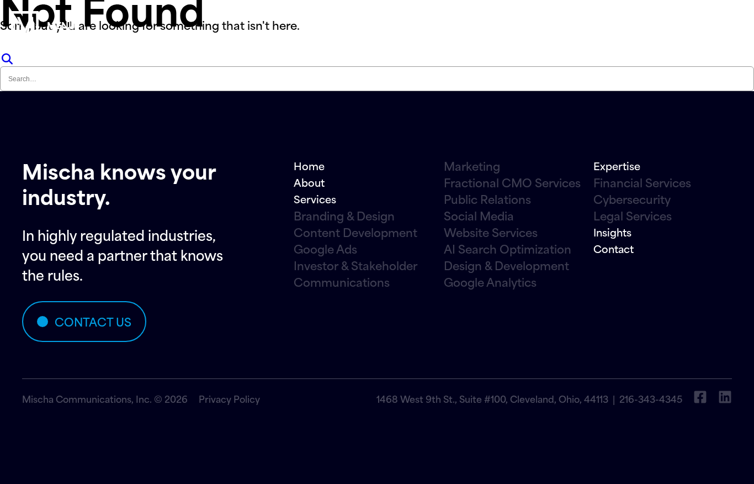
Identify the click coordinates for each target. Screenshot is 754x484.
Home (309, 165)
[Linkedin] (725, 397)
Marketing (472, 165)
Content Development (355, 232)
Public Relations (487, 199)
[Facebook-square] (700, 397)
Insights (612, 232)
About (309, 182)
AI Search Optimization (507, 248)
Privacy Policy (229, 398)
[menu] (25, 25)
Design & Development (506, 265)
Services (315, 199)
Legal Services (632, 215)
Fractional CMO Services (512, 182)
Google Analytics (490, 281)
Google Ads (325, 248)
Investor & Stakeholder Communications (355, 273)
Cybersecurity (632, 199)
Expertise (616, 165)
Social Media (479, 215)
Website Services (491, 232)
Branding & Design (344, 215)
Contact (613, 248)
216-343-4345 (650, 398)
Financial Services (642, 182)
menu (61, 25)
